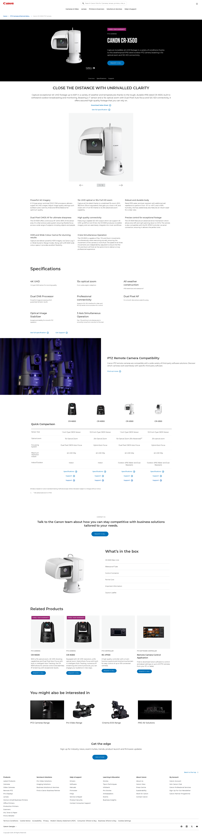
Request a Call (115, 63)
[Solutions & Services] (123, 9)
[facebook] (181, 826)
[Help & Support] (137, 9)
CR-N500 (72, 421)
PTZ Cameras (112, 34)
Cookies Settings (124, 821)
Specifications (101, 78)
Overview (91, 78)
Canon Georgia (9, 826)
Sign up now (100, 757)
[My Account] (197, 3)
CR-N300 (101, 421)
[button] (81, 185)
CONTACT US (101, 517)
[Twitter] (192, 826)
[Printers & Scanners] (105, 9)
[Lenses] (87, 9)
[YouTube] (197, 826)
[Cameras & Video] (79, 9)
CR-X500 (129, 421)
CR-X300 (158, 421)
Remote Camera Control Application (149, 656)
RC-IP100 (106, 655)
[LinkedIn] (186, 826)
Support (111, 78)
